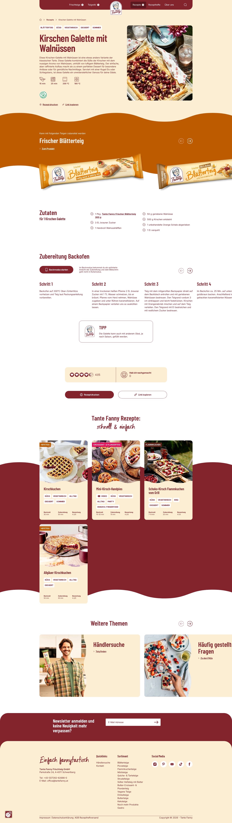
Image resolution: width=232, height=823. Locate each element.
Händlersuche (103, 762)
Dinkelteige (123, 795)
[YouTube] (172, 764)
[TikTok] (180, 764)
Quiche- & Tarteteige (127, 775)
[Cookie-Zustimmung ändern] (8, 814)
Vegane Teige (124, 791)
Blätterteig (47, 27)
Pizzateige (122, 765)
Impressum (44, 817)
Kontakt (100, 765)
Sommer (97, 27)
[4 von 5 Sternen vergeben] (86, 375)
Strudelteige (123, 778)
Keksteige (122, 801)
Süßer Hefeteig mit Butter (130, 782)
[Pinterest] (163, 764)
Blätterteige (123, 762)
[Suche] (185, 5)
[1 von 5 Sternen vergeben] (72, 375)
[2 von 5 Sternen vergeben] (77, 375)
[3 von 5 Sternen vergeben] (81, 375)
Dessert (85, 27)
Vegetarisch (71, 27)
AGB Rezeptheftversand (86, 817)
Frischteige (74, 4)
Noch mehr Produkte (127, 804)
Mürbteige (122, 772)
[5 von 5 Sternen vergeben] (91, 375)
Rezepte (137, 4)
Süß (58, 27)
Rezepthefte (154, 4)
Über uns (169, 4)
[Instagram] (155, 764)
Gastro (120, 807)
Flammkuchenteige (126, 769)
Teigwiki (92, 4)
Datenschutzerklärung (63, 817)
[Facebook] (189, 764)
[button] (82, 5)
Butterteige (122, 798)
